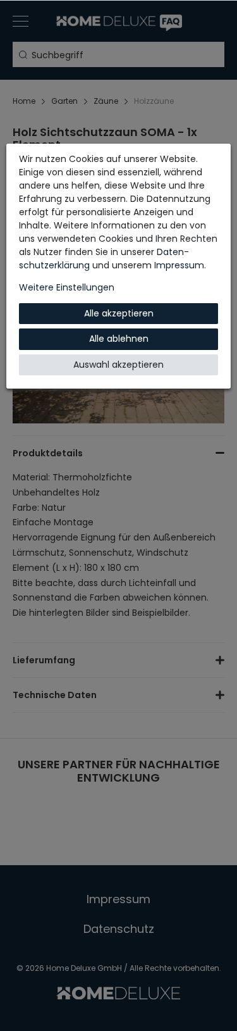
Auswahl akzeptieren (118, 364)
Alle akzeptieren (119, 313)
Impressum (179, 265)
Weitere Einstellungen (66, 287)
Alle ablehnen (119, 338)
